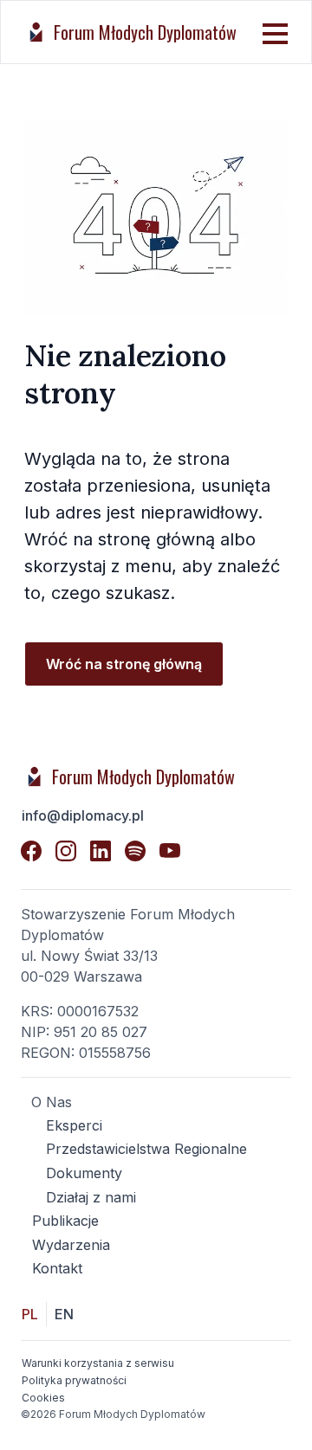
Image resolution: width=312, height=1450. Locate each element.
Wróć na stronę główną (124, 664)
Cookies (43, 1397)
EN (64, 1314)
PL (30, 1314)
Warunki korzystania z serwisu (98, 1363)
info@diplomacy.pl (83, 815)
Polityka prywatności (74, 1380)
